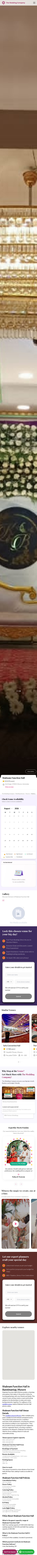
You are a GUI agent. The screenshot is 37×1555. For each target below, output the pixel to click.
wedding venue (7, 1404)
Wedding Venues (20, 793)
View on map (9, 787)
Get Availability (27, 1552)
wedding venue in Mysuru (13, 1415)
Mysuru (28, 793)
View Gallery (30, 771)
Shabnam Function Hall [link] (33, 794)
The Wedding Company (8, 793)
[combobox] (8, 809)
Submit (18, 996)
